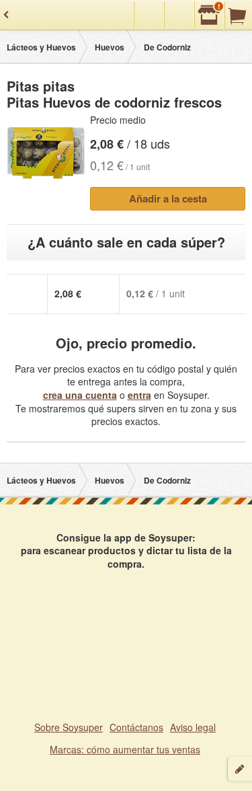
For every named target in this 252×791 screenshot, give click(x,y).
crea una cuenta (80, 395)
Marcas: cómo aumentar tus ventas (125, 749)
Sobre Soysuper (68, 727)
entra (139, 395)
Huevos (109, 47)
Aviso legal (193, 727)
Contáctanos (136, 727)
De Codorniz (167, 47)
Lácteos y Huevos (41, 47)
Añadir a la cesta (168, 198)
